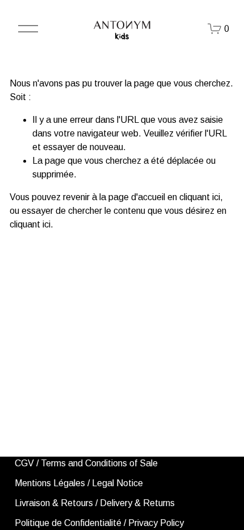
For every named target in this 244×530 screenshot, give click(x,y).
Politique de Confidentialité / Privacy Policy (99, 523)
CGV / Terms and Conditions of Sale (86, 463)
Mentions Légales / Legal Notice (79, 483)
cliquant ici (199, 197)
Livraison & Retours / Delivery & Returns (95, 503)
